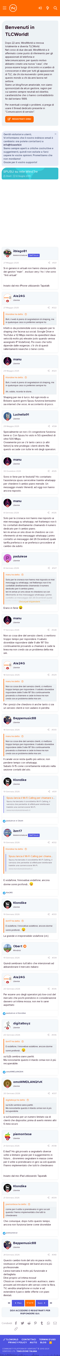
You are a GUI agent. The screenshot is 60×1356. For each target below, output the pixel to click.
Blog (43, 1343)
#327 (54, 568)
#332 (54, 843)
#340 (54, 1255)
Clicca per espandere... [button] (30, 602)
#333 (54, 914)
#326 (54, 513)
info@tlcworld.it (13, 145)
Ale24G (19, 296)
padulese (20, 556)
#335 (54, 989)
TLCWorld (11, 1340)
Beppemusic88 (24, 718)
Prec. (19, 1303)
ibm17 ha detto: (13, 921)
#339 (54, 1198)
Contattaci (29, 1340)
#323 (54, 371)
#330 (54, 730)
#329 (54, 675)
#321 (54, 263)
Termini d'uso (47, 1340)
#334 (54, 958)
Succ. (41, 1303)
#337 (54, 1094)
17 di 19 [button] (30, 1303)
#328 (54, 630)
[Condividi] (49, 263)
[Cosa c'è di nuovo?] (48, 8)
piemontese (22, 1134)
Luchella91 (21, 414)
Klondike (19, 780)
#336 (54, 1035)
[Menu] (4, 8)
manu (17, 359)
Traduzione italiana (26, 1351)
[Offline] (7, 256)
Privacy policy (17, 1343)
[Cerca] (55, 8)
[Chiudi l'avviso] (55, 134)
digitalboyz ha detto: (16, 1100)
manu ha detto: (13, 575)
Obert (9, 176)
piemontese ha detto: (16, 1204)
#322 (54, 308)
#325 (54, 471)
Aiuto (33, 1343)
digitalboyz (21, 1023)
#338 (54, 1146)
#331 (54, 792)
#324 (54, 426)
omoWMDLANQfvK (27, 1082)
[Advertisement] (30, 214)
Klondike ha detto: (15, 314)
